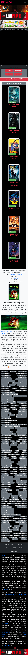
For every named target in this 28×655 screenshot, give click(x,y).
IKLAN (21, 548)
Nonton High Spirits (7, 331)
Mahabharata (6, 623)
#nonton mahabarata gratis (19, 518)
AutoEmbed (18, 71)
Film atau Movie (11, 594)
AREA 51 (7, 548)
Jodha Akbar (6, 633)
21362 (16, 278)
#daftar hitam (5, 388)
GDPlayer (18, 74)
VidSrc (9, 74)
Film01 (4, 333)
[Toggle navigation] (25, 2)
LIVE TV (15, 548)
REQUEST (14, 551)
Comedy (16, 274)
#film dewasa (5, 411)
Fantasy (12, 274)
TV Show (19, 594)
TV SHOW (20, 545)
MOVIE (13, 545)
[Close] (15, 10)
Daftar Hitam (7, 645)
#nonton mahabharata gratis (8, 520)
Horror (21, 274)
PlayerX (9, 70)
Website (6, 589)
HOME (7, 545)
